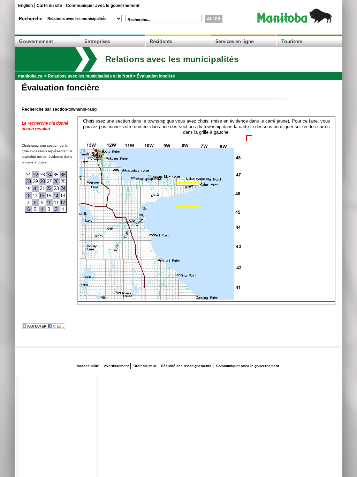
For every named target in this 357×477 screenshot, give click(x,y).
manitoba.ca (30, 76)
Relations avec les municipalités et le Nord (90, 76)
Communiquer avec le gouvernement (102, 5)
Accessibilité (88, 366)
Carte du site (49, 5)
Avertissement (116, 366)
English (25, 5)
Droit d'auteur (145, 366)
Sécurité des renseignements (186, 366)
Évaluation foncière (156, 76)
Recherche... (139, 19)
